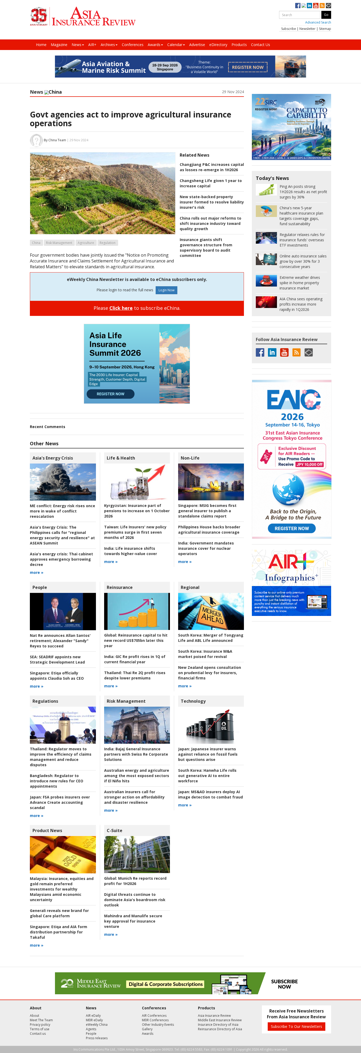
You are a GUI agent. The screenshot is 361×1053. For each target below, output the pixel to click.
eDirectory (218, 44)
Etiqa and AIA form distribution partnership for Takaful (58, 932)
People (40, 587)
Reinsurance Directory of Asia (220, 1029)
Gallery (147, 1029)
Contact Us (260, 44)
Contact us (38, 1033)
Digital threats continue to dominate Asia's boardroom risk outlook (134, 899)
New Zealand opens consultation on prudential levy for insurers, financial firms (209, 672)
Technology (193, 701)
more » (36, 572)
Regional (190, 587)
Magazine (59, 44)
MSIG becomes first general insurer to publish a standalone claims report (207, 511)
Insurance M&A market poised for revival (205, 654)
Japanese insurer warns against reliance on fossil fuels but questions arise (208, 754)
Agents (91, 1029)
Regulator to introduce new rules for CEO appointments (56, 781)
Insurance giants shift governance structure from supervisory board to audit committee (206, 247)
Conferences (133, 44)
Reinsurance (120, 587)
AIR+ (92, 44)
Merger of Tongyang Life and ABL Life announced (210, 638)
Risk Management (59, 242)
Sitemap (325, 28)
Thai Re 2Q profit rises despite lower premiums (134, 675)
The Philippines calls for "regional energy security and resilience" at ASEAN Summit (62, 535)
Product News (47, 830)
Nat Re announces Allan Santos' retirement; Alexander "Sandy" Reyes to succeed (60, 640)
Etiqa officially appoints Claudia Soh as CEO (57, 675)
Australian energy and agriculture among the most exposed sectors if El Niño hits (136, 775)
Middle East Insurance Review (220, 1020)
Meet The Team (41, 1020)
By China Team (55, 140)
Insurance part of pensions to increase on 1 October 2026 (137, 511)
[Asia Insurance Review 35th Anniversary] (83, 16)
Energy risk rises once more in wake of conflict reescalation (62, 511)
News (76, 44)
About (34, 1015)
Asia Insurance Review (214, 1015)
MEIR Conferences (155, 1020)
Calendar (174, 44)
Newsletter (307, 28)
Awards (154, 44)
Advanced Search (318, 22)
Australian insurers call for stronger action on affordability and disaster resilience (134, 797)
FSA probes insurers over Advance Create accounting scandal (60, 802)
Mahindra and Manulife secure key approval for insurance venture (133, 921)
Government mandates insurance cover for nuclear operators (206, 548)
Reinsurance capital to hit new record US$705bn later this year (136, 640)
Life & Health (121, 458)
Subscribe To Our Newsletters (296, 1026)
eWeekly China (97, 1024)
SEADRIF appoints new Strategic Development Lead (57, 659)
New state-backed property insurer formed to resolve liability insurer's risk (212, 202)
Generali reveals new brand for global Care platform (59, 913)
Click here (121, 308)
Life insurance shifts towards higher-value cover (130, 551)
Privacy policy (40, 1024)
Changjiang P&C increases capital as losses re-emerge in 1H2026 (212, 167)
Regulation (107, 242)
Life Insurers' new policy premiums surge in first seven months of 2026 (135, 532)
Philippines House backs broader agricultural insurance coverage (209, 529)
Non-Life (190, 458)
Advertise (197, 44)
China (36, 242)
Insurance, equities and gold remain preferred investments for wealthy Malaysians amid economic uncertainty (62, 889)
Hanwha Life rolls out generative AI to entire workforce (207, 775)
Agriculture (86, 242)
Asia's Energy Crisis (53, 458)
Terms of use (39, 1029)
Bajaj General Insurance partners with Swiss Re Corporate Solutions (136, 754)
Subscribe (288, 28)
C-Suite (114, 830)
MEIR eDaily (94, 1020)
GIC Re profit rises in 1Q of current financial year (134, 659)
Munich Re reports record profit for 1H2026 (135, 881)
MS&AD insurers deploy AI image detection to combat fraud (210, 794)
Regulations (45, 701)
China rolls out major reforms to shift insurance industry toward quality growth (210, 223)
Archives (108, 44)
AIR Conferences (154, 1015)
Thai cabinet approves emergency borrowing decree (61, 559)
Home (41, 44)
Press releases (97, 1038)
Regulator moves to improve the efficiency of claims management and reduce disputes (60, 756)
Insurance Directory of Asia (218, 1024)
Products (239, 44)
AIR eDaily (93, 1015)
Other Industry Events (158, 1024)
